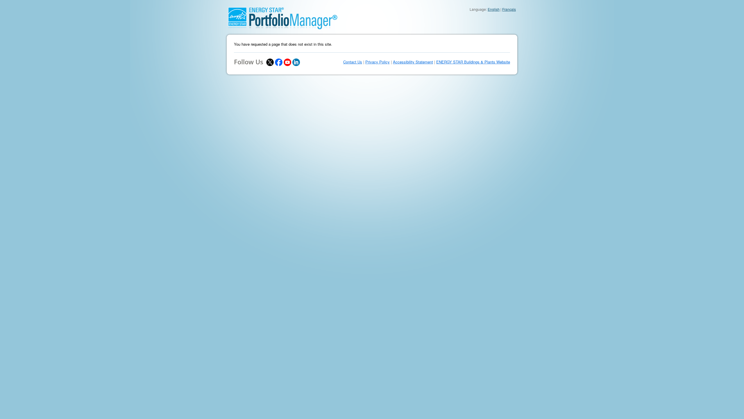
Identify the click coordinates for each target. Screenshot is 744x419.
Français (509, 9)
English (494, 9)
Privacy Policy (377, 62)
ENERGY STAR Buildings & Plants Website (473, 62)
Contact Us (352, 62)
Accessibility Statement (413, 62)
